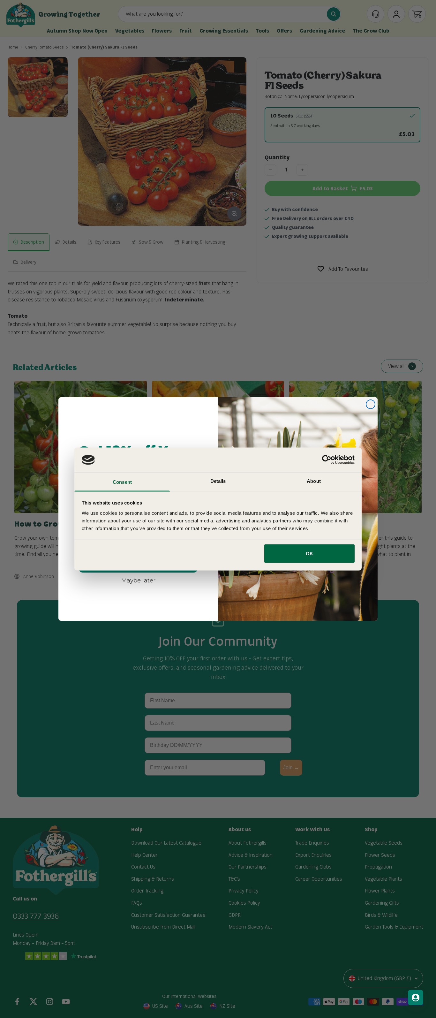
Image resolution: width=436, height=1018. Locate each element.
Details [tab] (218, 480)
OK (309, 553)
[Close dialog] (370, 404)
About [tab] (314, 480)
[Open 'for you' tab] (415, 997)
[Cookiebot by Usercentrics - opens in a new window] (327, 460)
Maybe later (138, 580)
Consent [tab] (122, 481)
